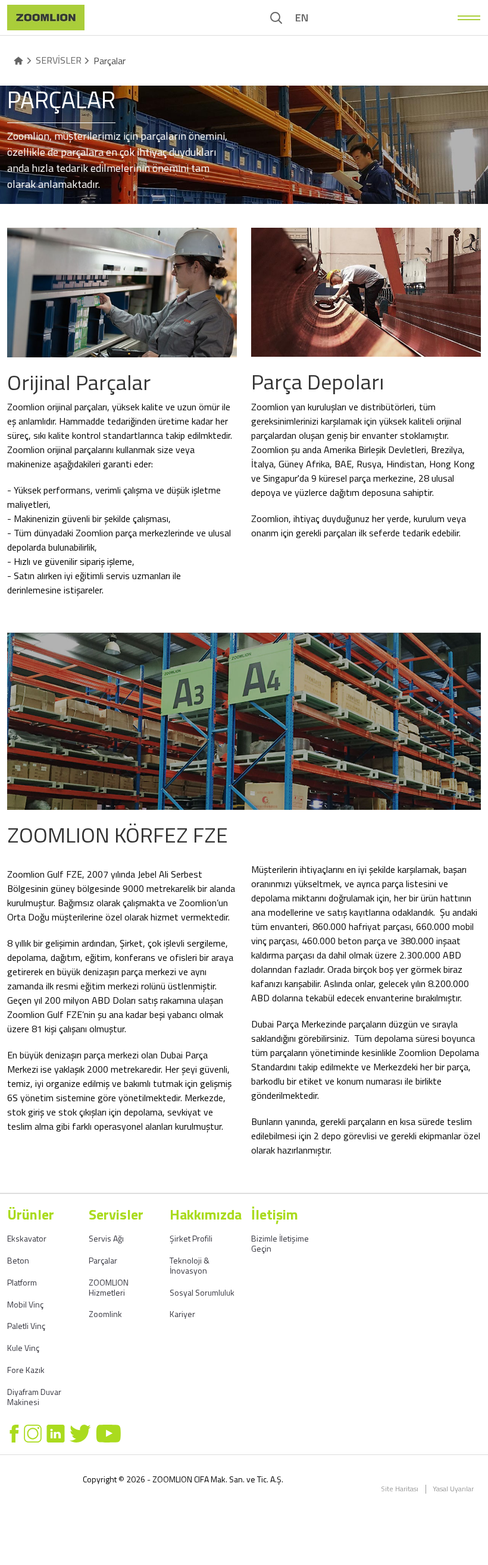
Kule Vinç (23, 1347)
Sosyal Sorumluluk (202, 1292)
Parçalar (103, 1260)
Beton (18, 1260)
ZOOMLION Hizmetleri (109, 1287)
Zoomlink (105, 1314)
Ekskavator (26, 1238)
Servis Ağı (106, 1238)
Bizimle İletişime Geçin (280, 1243)
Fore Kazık (26, 1369)
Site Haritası (399, 1489)
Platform (22, 1282)
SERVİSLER (59, 60)
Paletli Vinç (26, 1325)
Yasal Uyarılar (453, 1489)
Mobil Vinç (25, 1304)
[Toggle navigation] (469, 18)
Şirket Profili (191, 1238)
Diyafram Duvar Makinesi (34, 1396)
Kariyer (182, 1314)
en (301, 17)
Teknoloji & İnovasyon (189, 1265)
